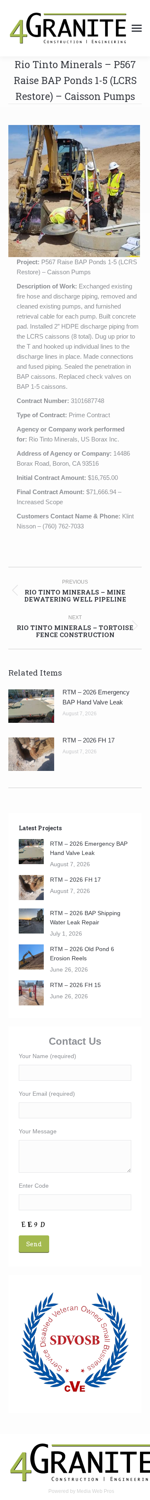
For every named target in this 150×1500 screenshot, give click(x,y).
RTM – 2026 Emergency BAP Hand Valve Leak (96, 697)
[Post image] (31, 706)
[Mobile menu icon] (137, 28)
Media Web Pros (95, 1491)
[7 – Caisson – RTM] (74, 191)
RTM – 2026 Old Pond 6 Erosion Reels (82, 954)
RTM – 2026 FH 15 (75, 985)
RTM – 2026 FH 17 (88, 740)
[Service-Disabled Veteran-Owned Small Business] (75, 1342)
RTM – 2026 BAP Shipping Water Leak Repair (85, 918)
